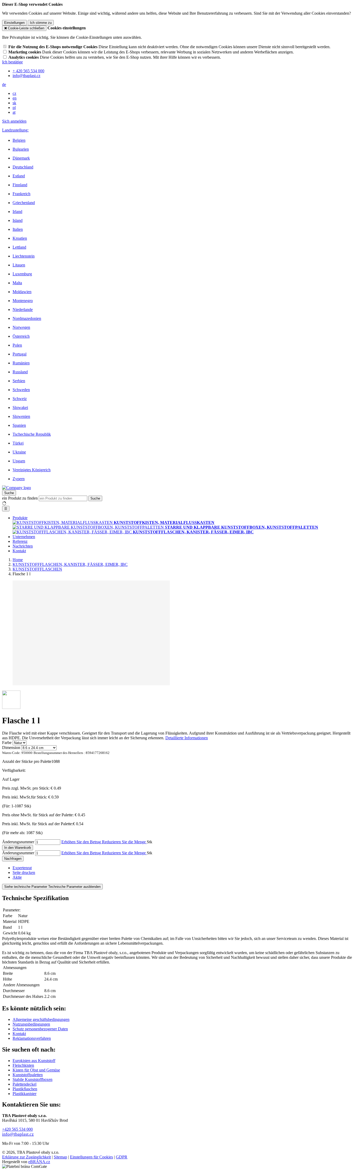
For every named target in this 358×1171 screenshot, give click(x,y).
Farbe (7, 742)
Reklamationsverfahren (32, 1038)
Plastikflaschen (25, 1089)
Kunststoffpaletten (28, 1074)
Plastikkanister (24, 1093)
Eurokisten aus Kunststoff (34, 1060)
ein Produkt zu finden (20, 498)
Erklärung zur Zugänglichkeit (26, 1157)
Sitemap (60, 1157)
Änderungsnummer (18, 842)
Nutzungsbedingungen (31, 1024)
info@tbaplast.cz (18, 1134)
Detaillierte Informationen (186, 738)
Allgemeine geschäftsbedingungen (41, 1019)
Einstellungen (14, 23)
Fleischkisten (23, 1065)
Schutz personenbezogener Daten (40, 1029)
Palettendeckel (24, 1084)
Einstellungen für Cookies (91, 1157)
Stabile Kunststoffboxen (32, 1079)
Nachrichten (23, 546)
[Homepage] (16, 487)
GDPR (121, 1157)
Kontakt (19, 551)
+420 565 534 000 (17, 1129)
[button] (4, 84)
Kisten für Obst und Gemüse (36, 1070)
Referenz (20, 541)
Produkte (20, 518)
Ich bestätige (12, 62)
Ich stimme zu (41, 23)
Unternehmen (24, 536)
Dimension (11, 747)
